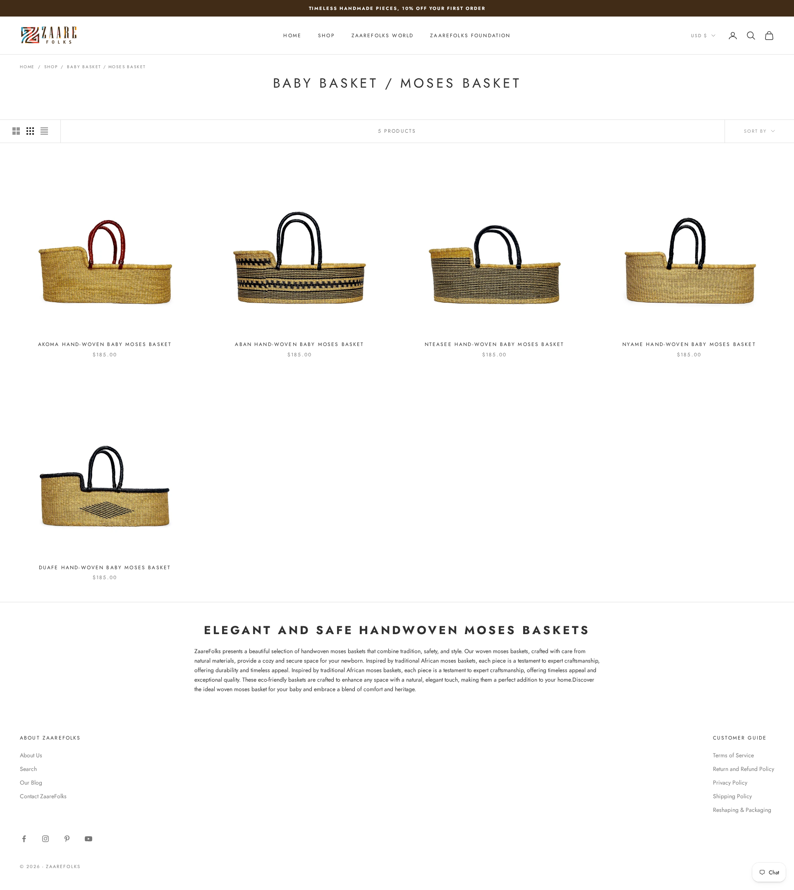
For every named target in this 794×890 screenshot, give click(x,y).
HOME (292, 35)
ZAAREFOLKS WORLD (383, 35)
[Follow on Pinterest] (67, 839)
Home (27, 67)
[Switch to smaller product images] (30, 131)
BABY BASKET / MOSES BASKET (106, 67)
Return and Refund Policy (743, 769)
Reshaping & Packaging (742, 810)
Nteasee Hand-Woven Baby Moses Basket (494, 344)
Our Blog (31, 782)
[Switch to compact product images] (44, 131)
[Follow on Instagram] (45, 839)
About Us (31, 755)
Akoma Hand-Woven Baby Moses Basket (105, 344)
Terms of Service (733, 755)
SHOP (326, 35)
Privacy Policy (730, 782)
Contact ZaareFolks (43, 796)
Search (28, 769)
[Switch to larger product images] (16, 131)
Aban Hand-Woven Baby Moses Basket (299, 344)
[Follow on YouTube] (88, 839)
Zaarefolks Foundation (470, 35)
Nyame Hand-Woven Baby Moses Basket (689, 344)
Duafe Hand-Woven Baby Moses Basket (105, 567)
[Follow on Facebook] (24, 839)
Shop (50, 67)
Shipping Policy (732, 796)
